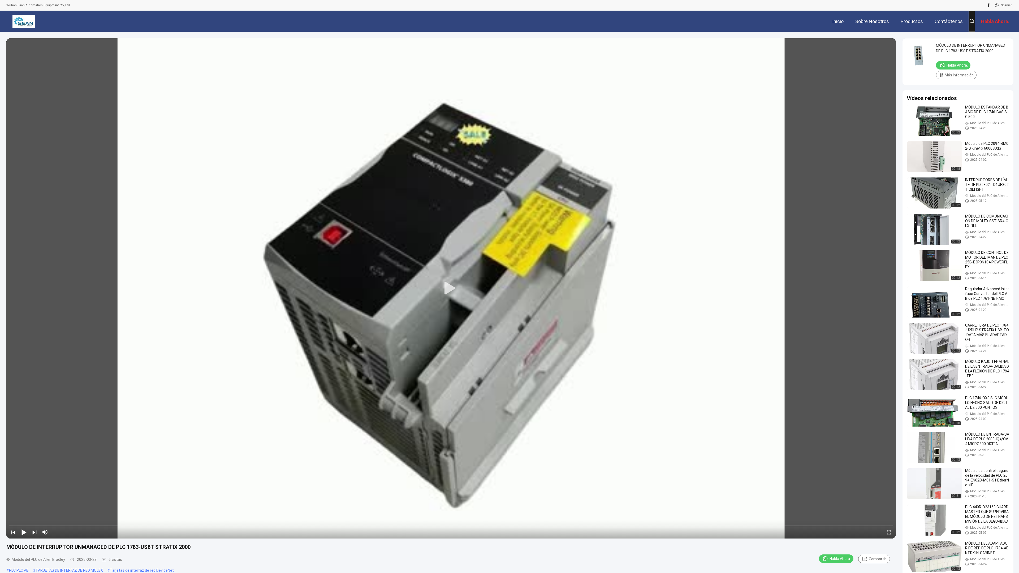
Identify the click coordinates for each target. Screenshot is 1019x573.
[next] (34, 532)
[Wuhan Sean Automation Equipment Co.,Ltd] (23, 21)
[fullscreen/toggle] (889, 532)
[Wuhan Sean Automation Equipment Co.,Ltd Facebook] (988, 5)
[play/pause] (24, 532)
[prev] (13, 532)
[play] (451, 288)
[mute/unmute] (45, 532)
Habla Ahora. (840, 559)
